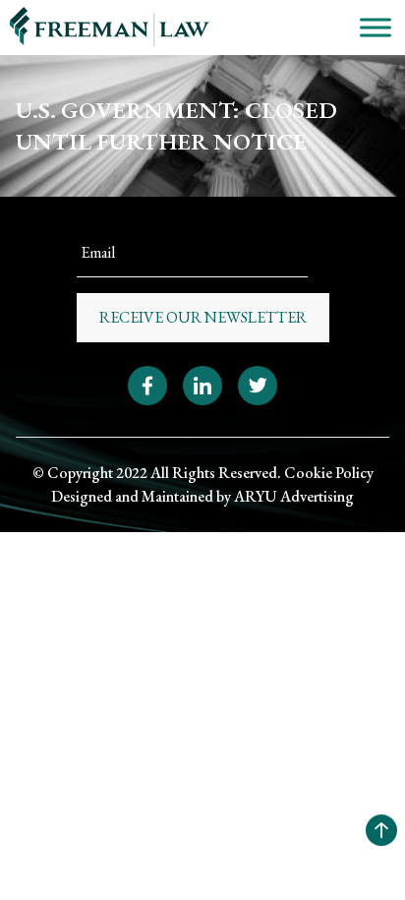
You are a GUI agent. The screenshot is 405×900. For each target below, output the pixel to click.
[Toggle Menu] (375, 27)
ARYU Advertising (294, 496)
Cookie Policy (329, 472)
